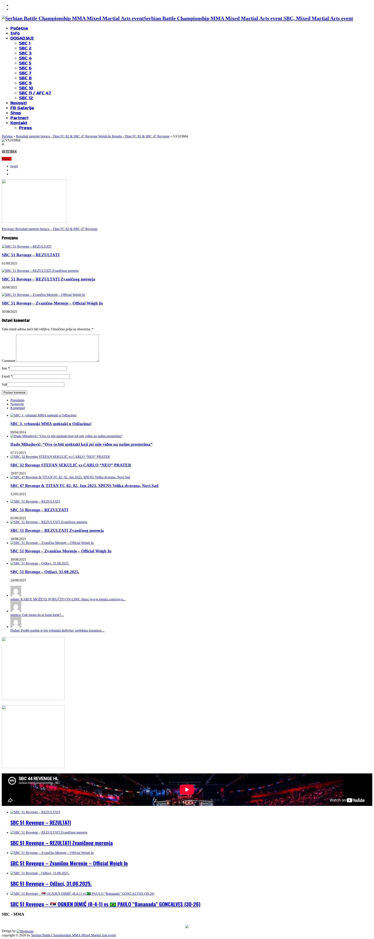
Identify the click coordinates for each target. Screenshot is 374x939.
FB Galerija (22, 107)
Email (6, 376)
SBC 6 (25, 68)
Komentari (17, 408)
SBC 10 (26, 88)
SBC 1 (24, 43)
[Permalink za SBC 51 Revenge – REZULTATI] (26, 246)
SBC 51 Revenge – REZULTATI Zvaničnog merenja (48, 279)
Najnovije (17, 404)
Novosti (18, 102)
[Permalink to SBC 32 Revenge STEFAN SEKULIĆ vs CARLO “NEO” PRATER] (60, 456)
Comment (8, 361)
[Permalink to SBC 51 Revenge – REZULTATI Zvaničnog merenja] (48, 522)
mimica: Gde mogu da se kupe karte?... (37, 615)
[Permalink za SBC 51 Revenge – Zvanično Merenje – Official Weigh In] (43, 295)
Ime (4, 368)
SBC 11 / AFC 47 (35, 92)
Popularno (17, 400)
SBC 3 (25, 53)
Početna (19, 28)
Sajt (4, 384)
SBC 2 (25, 48)
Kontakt (18, 122)
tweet (14, 166)
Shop (15, 112)
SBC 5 (25, 63)
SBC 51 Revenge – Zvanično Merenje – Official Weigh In (52, 303)
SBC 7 (25, 73)
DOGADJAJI (22, 38)
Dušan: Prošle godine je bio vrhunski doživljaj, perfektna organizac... (57, 630)
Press (25, 127)
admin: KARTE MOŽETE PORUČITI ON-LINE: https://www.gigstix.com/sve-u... (68, 599)
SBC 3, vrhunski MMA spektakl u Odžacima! (51, 423)
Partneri (19, 117)
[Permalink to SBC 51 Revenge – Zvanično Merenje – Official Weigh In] (52, 543)
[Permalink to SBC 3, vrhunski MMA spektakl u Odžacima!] (43, 415)
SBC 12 (26, 97)
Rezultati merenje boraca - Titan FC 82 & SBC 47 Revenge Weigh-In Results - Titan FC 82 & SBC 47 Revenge (92, 136)
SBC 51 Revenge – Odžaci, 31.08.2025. (44, 572)
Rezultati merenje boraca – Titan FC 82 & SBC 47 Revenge (49, 229)
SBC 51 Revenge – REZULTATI (31, 255)
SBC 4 (25, 58)
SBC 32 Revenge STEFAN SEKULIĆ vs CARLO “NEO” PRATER (70, 465)
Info (15, 33)
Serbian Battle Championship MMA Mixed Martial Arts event (73, 935)
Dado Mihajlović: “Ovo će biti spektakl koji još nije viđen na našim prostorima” (81, 444)
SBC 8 (25, 78)
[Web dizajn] (25, 931)
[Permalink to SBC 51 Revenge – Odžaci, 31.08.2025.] (39, 563)
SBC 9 (25, 83)
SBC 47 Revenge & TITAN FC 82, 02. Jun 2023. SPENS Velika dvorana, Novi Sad (84, 485)
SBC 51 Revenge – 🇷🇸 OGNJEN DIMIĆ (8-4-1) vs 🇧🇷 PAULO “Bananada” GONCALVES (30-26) (105, 904)
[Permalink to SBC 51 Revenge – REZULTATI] (35, 501)
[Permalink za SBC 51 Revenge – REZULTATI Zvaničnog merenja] (40, 271)
